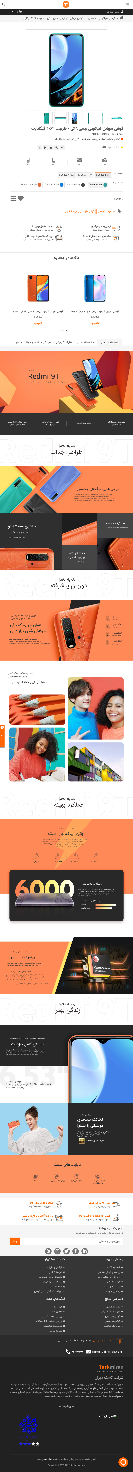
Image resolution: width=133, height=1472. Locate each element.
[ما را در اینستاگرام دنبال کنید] (57, 1251)
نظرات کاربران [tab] (64, 342)
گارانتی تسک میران (35, 1392)
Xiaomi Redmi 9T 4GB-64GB (107, 133)
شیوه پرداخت (113, 1267)
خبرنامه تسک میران (110, 1311)
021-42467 (77, 1352)
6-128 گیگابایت (66, 175)
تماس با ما (56, 1311)
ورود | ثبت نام (113, 12)
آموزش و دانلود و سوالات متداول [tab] (32, 342)
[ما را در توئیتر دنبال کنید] (66, 1251)
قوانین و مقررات (54, 1267)
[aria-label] (62, 4)
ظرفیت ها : (118, 173)
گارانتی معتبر (51, 1388)
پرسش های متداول (111, 1287)
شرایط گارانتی (55, 1272)
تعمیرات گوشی (113, 1307)
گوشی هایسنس (112, 1321)
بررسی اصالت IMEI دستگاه (49, 1321)
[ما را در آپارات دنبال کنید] (48, 1251)
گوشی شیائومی (107, 18)
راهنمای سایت (113, 1291)
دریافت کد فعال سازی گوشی (48, 1291)
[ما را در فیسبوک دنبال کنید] (75, 1251)
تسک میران (93, 1384)
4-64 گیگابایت (103, 175)
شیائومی (88, 1388)
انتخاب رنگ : (116, 183)
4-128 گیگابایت (84, 175)
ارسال (15, 1241)
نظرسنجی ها (56, 1331)
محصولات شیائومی (106, 211)
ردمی (91, 18)
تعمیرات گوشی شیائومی (50, 1277)
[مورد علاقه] (20, 199)
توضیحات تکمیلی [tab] (109, 342)
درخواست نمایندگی (52, 1326)
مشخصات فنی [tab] (85, 342)
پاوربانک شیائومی (111, 1326)
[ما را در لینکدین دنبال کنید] (84, 1251)
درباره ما (58, 1307)
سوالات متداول (55, 1287)
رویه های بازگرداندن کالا (109, 1277)
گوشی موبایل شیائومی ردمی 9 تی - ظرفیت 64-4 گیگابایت (77, 129)
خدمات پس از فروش (52, 1282)
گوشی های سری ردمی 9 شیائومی (79, 211)
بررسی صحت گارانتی (52, 1316)
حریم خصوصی (113, 1282)
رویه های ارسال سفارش (109, 1272)
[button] (66, 330)
